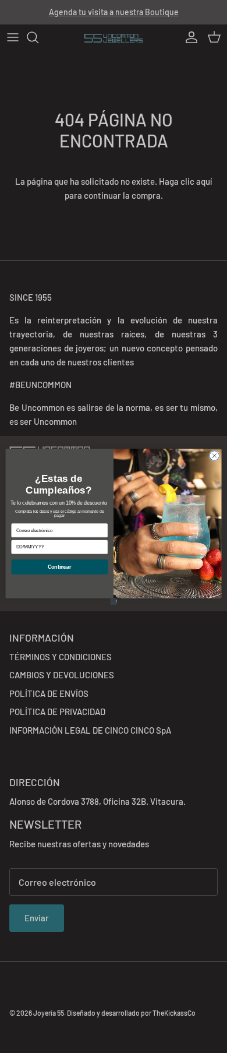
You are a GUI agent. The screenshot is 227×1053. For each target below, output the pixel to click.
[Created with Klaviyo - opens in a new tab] (113, 601)
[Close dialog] (214, 455)
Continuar (59, 566)
